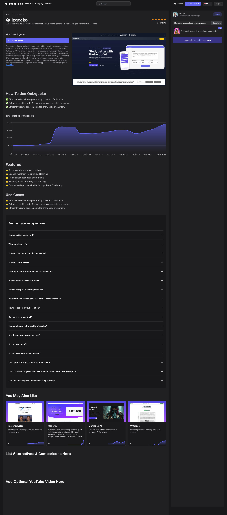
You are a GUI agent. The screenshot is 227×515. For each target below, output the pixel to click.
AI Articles (29, 4)
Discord (180, 4)
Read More (10, 65)
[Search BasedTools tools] (98, 3)
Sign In (219, 4)
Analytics (48, 4)
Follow (217, 14)
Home (8, 14)
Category (39, 4)
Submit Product (192, 4)
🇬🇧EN (206, 4)
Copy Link (217, 23)
